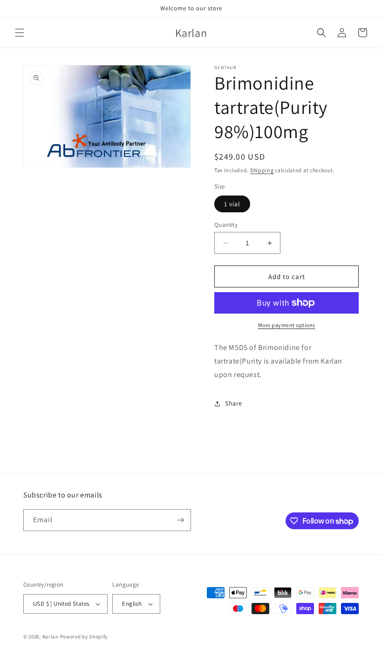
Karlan (50, 636)
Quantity (226, 225)
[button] (19, 32)
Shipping (262, 170)
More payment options (286, 325)
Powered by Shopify (84, 636)
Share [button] (233, 403)
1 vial (232, 204)
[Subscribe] (180, 520)
